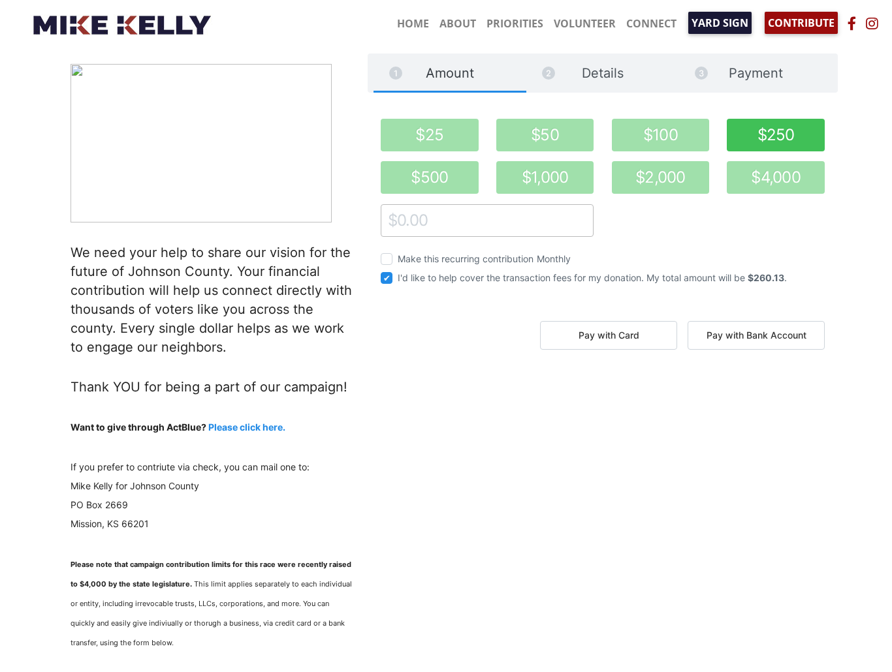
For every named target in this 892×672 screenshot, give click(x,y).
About (457, 23)
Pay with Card (609, 335)
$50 (545, 134)
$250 (776, 134)
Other (393, 220)
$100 (660, 134)
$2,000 (660, 177)
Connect (651, 23)
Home (413, 23)
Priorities (514, 23)
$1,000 (545, 177)
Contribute (801, 23)
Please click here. (246, 427)
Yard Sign (720, 23)
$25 (429, 134)
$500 (429, 177)
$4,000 (776, 177)
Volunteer (585, 23)
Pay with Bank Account (756, 335)
